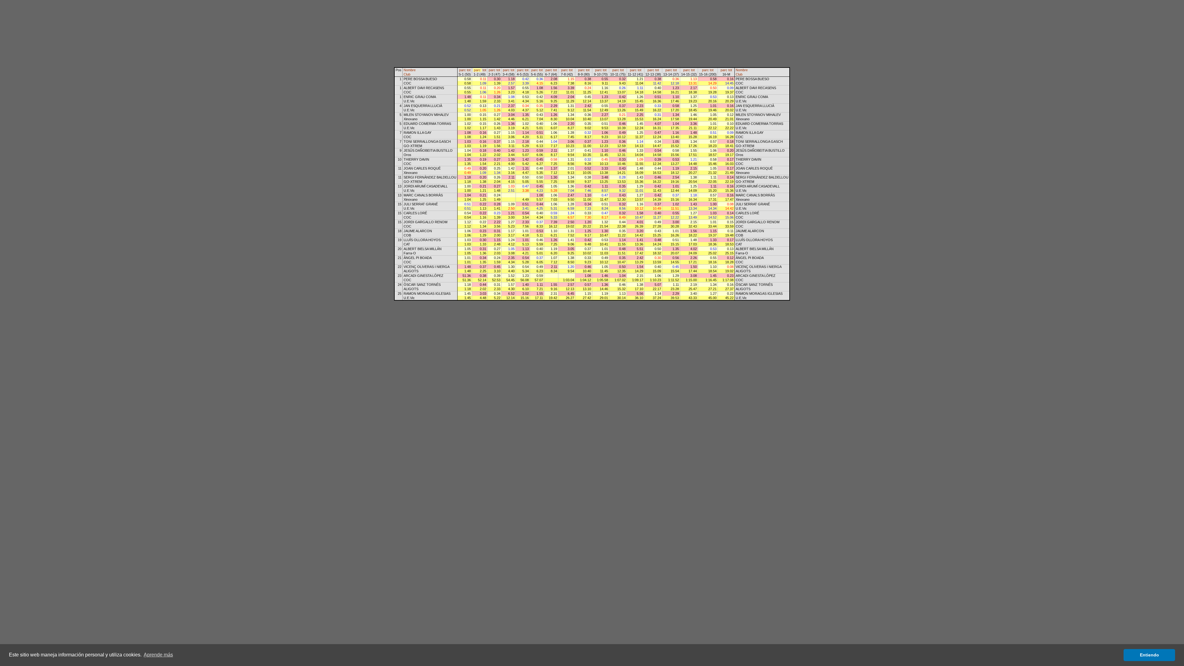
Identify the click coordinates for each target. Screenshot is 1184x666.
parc (462, 70)
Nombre (410, 70)
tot (469, 70)
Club (407, 74)
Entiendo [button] (1149, 654)
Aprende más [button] (158, 654)
